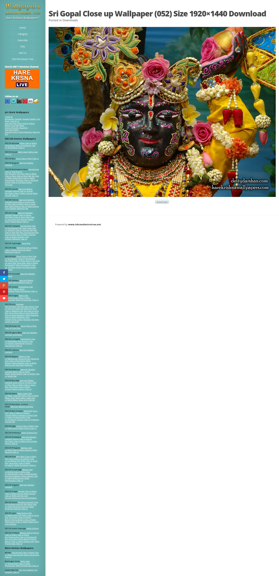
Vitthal (21, 132)
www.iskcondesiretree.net (84, 224)
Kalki (15, 123)
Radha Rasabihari (18, 315)
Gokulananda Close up (20, 553)
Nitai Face (11, 309)
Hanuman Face (22, 306)
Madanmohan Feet (14, 515)
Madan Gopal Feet (14, 396)
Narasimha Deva (24, 359)
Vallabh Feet (12, 376)
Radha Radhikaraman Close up (17, 479)
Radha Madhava (26, 450)
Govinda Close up (19, 191)
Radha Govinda (26, 193)
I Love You (13, 121)
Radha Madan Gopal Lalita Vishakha (21, 400)
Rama (11, 130)
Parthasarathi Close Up (16, 259)
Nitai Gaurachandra (27, 232)
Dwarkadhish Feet (14, 341)
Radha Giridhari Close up (21, 389)
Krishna (25, 123)
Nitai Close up (33, 158)
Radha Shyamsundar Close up (27, 300)
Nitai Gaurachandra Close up (22, 233)
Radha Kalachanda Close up (18, 251)
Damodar (18, 119)
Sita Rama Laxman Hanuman (18, 183)
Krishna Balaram (14, 476)
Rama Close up (17, 176)
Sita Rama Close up (23, 180)
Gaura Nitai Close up (25, 263)
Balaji (18, 456)
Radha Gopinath (12, 131)
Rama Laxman (17, 319)
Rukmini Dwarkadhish (16, 343)
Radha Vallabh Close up (20, 374)
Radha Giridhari (32, 528)
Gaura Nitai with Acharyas (17, 219)
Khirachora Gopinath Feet (17, 504)
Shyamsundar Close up (16, 298)
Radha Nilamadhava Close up (26, 291)
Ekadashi (33, 119)
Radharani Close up (19, 239)
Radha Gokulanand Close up (18, 178)
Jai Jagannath (12, 122)
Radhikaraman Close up (16, 474)
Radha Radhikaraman (15, 478)
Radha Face (19, 309)
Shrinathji (15, 128)
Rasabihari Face (17, 311)
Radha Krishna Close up (18, 206)
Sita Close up (29, 311)
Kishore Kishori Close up (19, 221)
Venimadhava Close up (16, 147)
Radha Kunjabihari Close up (25, 465)
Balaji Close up (26, 456)
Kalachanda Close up (24, 248)
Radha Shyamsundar (26, 541)
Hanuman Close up (24, 174)
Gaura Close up (22, 158)
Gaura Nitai (26, 243)
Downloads (70, 20)
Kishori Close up (14, 217)
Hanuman (12, 174)
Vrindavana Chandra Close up (18, 420)
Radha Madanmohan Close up (20, 521)
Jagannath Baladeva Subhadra (19, 351)
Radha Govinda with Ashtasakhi (24, 498)
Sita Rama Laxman (15, 267)
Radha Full (28, 309)
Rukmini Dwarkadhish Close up (18, 344)
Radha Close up (25, 143)
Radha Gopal (23, 152)
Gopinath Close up (14, 230)
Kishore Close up (19, 215)
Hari (20, 570)
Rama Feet (27, 176)
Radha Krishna (26, 441)
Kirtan (19, 123)
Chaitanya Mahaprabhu (10, 118)
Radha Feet (28, 411)
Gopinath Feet (27, 230)
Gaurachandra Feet (14, 228)
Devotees (25, 119)
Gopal (24, 228)
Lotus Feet (15, 125)
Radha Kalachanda (19, 250)
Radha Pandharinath (29, 433)
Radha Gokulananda (15, 555)
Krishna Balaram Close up (21, 520)
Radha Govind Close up (27, 428)
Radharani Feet (22, 208)
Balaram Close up (26, 533)
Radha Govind (12, 428)
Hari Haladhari (28, 570)
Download (162, 201)
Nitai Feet (15, 232)
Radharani (28, 132)
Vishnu (15, 132)
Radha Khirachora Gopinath (18, 507)
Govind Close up (22, 426)
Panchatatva (17, 335)
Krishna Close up (19, 439)
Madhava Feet (12, 359)
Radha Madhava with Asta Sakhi (20, 364)
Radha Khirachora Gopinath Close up (19, 508)
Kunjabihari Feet (13, 461)
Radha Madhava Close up (22, 282)
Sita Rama (27, 319)
